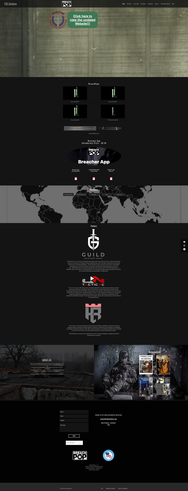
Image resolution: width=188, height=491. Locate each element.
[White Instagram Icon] (184, 245)
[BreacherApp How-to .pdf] (111, 178)
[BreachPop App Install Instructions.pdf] (93, 178)
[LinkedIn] (184, 249)
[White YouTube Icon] (184, 242)
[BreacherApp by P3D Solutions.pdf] (75, 178)
